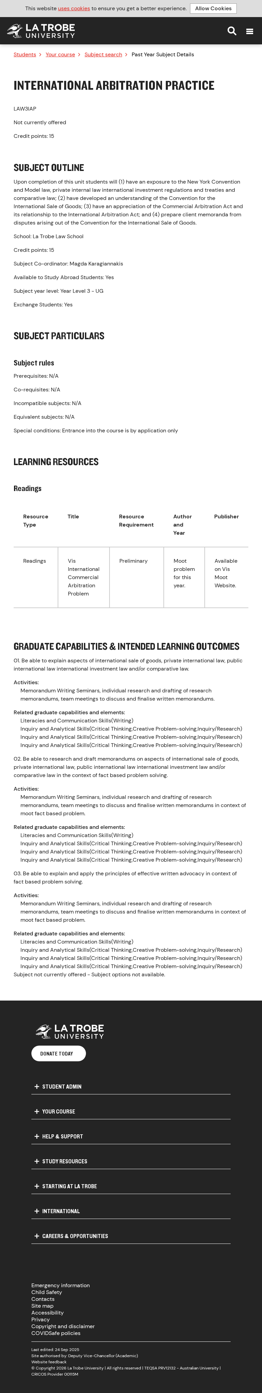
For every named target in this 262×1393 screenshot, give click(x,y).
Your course (60, 54)
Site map (42, 1305)
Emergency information (60, 1285)
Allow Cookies (213, 8)
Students (25, 54)
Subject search (103, 54)
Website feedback (49, 1362)
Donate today (56, 1053)
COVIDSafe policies (56, 1333)
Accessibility (47, 1312)
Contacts (43, 1299)
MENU (250, 31)
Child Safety (46, 1292)
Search (232, 31)
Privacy (40, 1319)
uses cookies (74, 8)
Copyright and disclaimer (63, 1326)
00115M (71, 1374)
